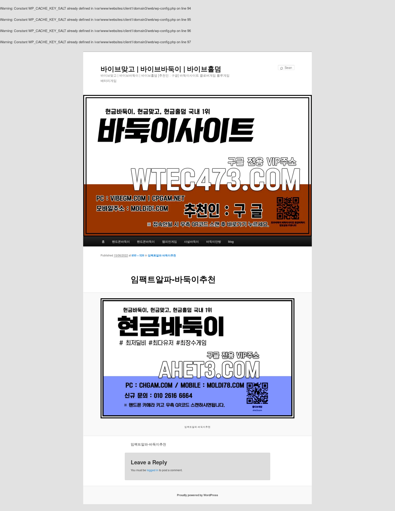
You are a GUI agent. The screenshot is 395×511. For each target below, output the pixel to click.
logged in (152, 470)
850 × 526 (138, 255)
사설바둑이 (191, 241)
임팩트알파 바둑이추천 (162, 255)
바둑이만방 (213, 241)
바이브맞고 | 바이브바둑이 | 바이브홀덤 (161, 68)
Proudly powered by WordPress (197, 495)
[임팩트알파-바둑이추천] (197, 358)
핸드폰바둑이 (121, 241)
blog (231, 241)
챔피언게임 (169, 241)
